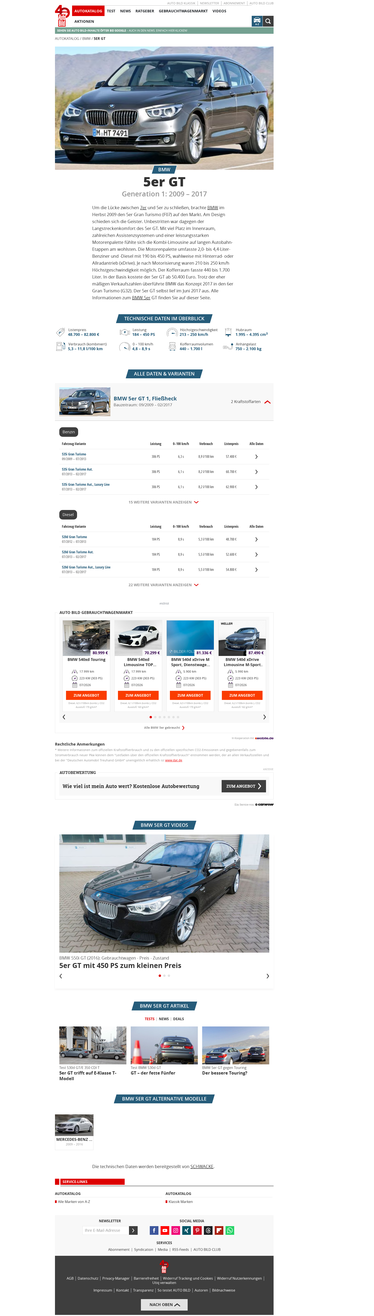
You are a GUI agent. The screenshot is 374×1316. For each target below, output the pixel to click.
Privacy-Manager (116, 1278)
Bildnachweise (223, 1290)
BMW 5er (141, 297)
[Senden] (133, 1230)
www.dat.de (173, 760)
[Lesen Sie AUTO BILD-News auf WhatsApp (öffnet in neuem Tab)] (230, 1230)
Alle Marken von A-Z (74, 1202)
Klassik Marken (181, 1202)
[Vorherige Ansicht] (60, 975)
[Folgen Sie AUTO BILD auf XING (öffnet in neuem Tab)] (186, 1230)
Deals (178, 1019)
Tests (150, 1019)
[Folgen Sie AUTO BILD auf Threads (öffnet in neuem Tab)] (208, 1230)
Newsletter (209, 3)
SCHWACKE (201, 1166)
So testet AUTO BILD (174, 1290)
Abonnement (234, 3)
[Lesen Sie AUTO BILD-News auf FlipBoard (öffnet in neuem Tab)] (219, 1230)
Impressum (103, 1290)
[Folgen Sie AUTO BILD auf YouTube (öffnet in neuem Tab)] (165, 1230)
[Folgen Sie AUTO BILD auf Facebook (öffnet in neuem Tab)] (154, 1230)
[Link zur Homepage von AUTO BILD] (62, 16)
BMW (86, 39)
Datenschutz (88, 1278)
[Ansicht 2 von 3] (164, 975)
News (164, 1019)
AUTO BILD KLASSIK (181, 3)
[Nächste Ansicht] (268, 975)
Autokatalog (67, 39)
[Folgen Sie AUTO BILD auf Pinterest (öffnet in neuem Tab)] (197, 1230)
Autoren (201, 1290)
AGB (70, 1278)
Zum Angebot (86, 695)
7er (143, 207)
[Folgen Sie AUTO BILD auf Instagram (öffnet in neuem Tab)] (175, 1230)
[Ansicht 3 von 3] (169, 975)
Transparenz (143, 1290)
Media (163, 1250)
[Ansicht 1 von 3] (160, 975)
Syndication (143, 1250)
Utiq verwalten (164, 1283)
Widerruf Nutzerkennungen (239, 1278)
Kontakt (122, 1290)
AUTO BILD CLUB (262, 3)
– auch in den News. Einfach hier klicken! (122, 30)
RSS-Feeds (180, 1250)
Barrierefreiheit (146, 1278)
